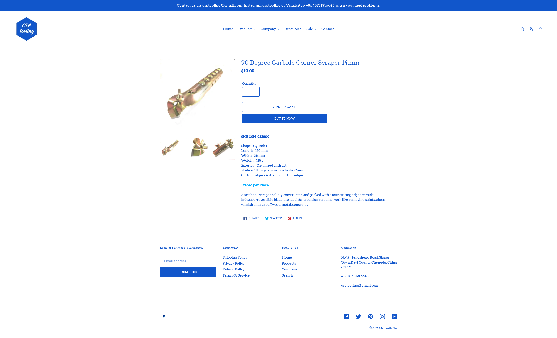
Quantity (249, 84)
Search (287, 275)
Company (289, 269)
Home (287, 257)
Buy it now (284, 118)
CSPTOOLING (388, 328)
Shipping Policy (235, 257)
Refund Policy (234, 269)
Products (289, 263)
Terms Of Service (236, 275)
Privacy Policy (234, 263)
